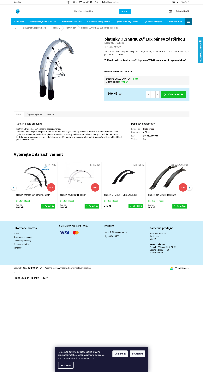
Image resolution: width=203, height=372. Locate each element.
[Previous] (13, 188)
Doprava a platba (21, 244)
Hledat (125, 11)
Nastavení (66, 365)
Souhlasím (137, 353)
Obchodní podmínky (22, 241)
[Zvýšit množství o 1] (157, 94)
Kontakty (17, 2)
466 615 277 (114, 236)
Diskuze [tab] (50, 114)
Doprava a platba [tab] (34, 114)
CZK (174, 2)
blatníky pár (148, 129)
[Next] (189, 188)
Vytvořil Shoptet (182, 268)
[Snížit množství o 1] (148, 94)
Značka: (114, 47)
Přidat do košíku (175, 94)
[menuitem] (19, 21)
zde (92, 358)
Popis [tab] (18, 114)
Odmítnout (120, 353)
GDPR (16, 233)
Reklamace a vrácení (23, 237)
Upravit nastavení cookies (79, 268)
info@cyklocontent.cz (118, 232)
